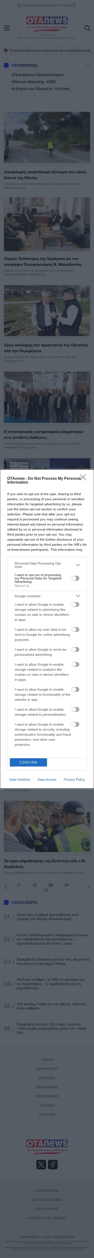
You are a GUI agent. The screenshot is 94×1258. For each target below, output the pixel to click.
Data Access (47, 779)
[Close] (84, 478)
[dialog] (47, 629)
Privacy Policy (74, 779)
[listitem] (47, 565)
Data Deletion (19, 779)
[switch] (75, 578)
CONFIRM (28, 762)
